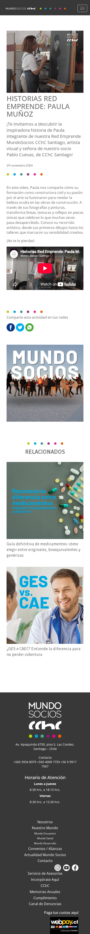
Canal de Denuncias (45, 903)
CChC (45, 885)
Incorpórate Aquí (45, 879)
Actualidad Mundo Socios (45, 854)
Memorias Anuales (45, 891)
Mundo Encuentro (45, 833)
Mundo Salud (45, 838)
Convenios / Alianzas (45, 848)
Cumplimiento (45, 897)
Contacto (45, 860)
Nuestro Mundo (45, 827)
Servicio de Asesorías (45, 873)
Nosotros (45, 822)
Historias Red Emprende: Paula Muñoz (38, 106)
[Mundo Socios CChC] (36, 8)
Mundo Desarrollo (45, 843)
